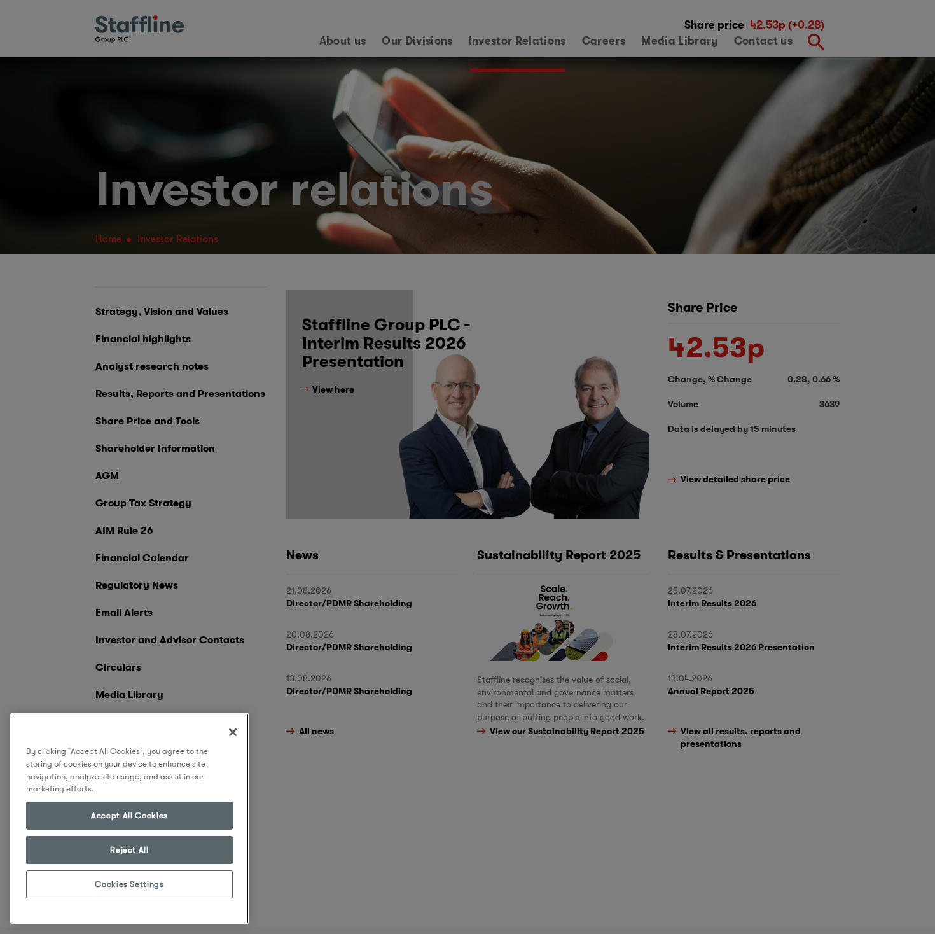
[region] (129, 818)
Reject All (129, 849)
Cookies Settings (129, 884)
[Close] (233, 732)
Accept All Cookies (129, 815)
